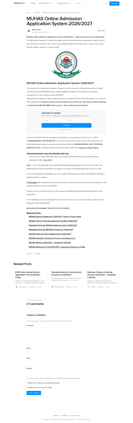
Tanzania (37, 12)
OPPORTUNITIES (63, 3)
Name (29, 348)
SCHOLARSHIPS (44, 3)
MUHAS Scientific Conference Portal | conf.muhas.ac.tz (52, 238)
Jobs (78, 3)
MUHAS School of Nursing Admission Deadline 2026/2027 (53, 221)
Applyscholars (36, 29)
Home (29, 12)
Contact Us (65, 415)
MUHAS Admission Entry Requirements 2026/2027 (50, 234)
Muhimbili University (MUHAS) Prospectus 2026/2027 (51, 230)
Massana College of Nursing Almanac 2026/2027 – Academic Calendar (101, 274)
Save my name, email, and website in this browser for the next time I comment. (55, 378)
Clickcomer (86, 419)
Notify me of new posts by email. (40, 387)
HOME (33, 3)
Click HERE (47, 160)
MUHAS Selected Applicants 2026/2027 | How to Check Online (55, 217)
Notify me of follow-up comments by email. (43, 383)
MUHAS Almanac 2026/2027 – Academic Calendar (50, 243)
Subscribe (114, 3)
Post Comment (34, 393)
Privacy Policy (75, 415)
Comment (30, 325)
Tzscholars (32, 182)
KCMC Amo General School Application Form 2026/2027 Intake (27, 274)
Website (29, 368)
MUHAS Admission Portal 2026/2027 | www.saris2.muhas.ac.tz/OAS (57, 247)
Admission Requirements (89, 148)
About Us (56, 415)
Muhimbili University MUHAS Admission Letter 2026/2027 (53, 225)
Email (29, 358)
